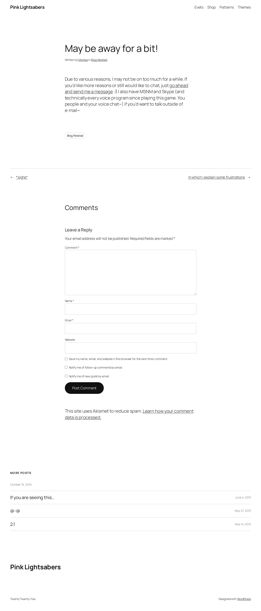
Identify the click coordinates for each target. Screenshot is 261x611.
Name (69, 301)
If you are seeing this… (32, 497)
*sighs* (22, 177)
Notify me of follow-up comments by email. (96, 367)
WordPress (244, 599)
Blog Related (99, 60)
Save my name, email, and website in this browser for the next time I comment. (118, 359)
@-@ (15, 510)
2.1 (12, 524)
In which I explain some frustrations (216, 177)
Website (70, 340)
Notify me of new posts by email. (89, 376)
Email (69, 320)
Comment (72, 247)
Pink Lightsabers (27, 7)
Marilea (83, 60)
